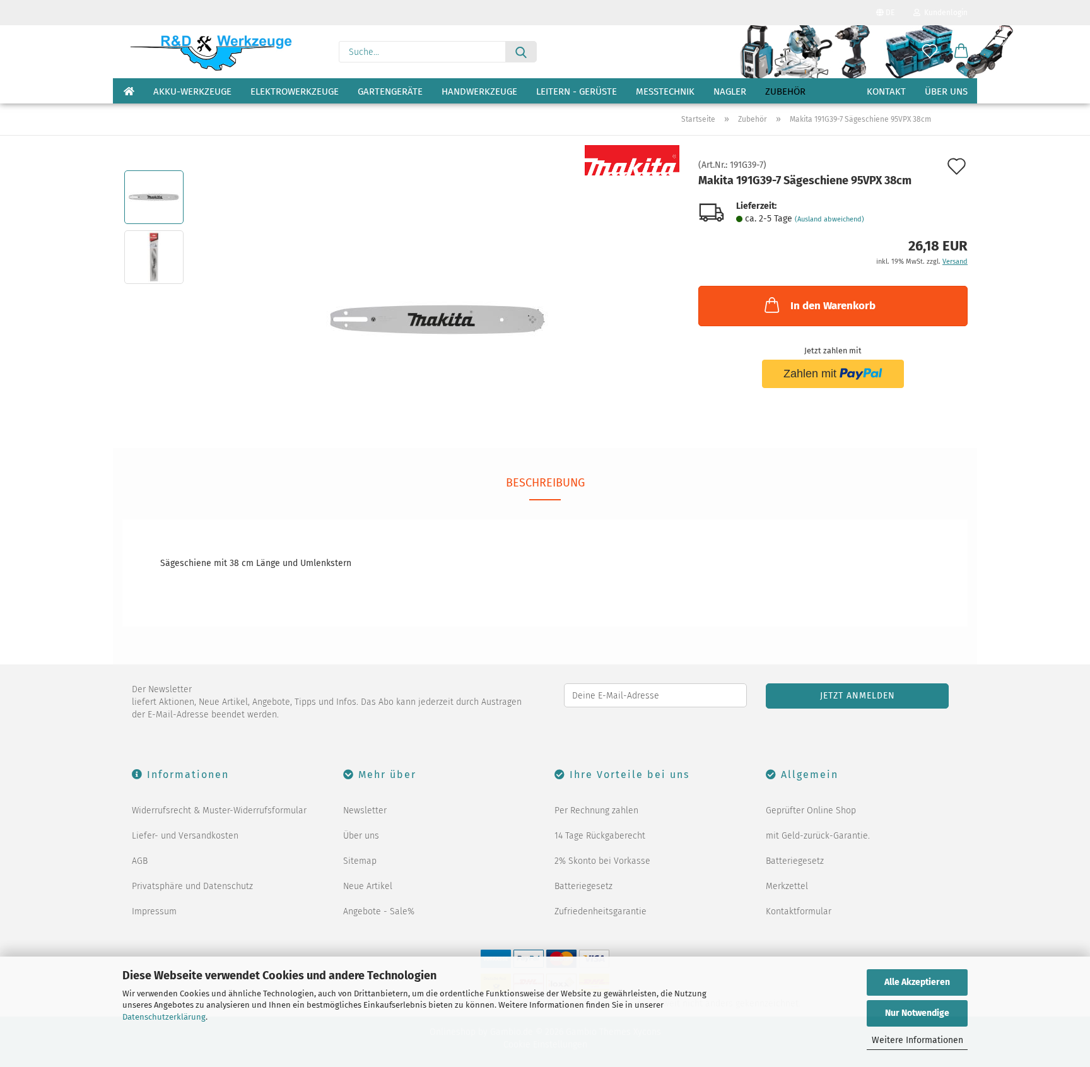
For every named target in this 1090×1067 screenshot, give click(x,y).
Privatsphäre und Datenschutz (192, 886)
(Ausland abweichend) (829, 219)
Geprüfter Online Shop (811, 810)
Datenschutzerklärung (164, 1017)
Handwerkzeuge (479, 91)
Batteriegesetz (583, 886)
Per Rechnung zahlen (596, 810)
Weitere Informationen (917, 1040)
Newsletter (365, 810)
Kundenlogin (944, 12)
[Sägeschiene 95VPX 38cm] (437, 286)
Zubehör (785, 91)
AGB (140, 861)
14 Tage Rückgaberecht (599, 835)
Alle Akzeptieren (917, 982)
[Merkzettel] (930, 51)
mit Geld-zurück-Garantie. (818, 835)
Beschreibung (545, 483)
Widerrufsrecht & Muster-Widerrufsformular (219, 810)
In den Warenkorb (833, 305)
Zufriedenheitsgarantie (600, 911)
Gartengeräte (390, 91)
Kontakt (886, 91)
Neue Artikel (367, 886)
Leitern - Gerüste (576, 91)
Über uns (946, 91)
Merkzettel (787, 886)
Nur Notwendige (917, 1013)
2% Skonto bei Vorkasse (602, 861)
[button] (961, 51)
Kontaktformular (798, 911)
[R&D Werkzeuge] (210, 51)
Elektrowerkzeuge (294, 91)
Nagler (729, 91)
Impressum (154, 911)
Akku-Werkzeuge (192, 91)
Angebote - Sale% (378, 911)
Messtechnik (665, 91)
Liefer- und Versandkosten (185, 835)
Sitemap (360, 861)
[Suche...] (521, 51)
